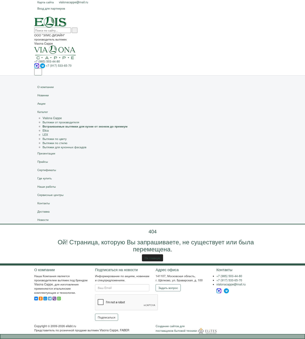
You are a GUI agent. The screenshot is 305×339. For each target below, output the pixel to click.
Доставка (43, 211)
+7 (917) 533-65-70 (59, 65)
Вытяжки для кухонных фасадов (64, 147)
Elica (46, 130)
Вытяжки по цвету (55, 139)
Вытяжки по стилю (55, 143)
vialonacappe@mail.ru (231, 284)
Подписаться (106, 317)
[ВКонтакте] (36, 298)
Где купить (44, 178)
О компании (45, 87)
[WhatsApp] (59, 298)
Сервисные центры (50, 195)
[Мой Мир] (45, 298)
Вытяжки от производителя (61, 122)
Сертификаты (46, 170)
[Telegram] (50, 298)
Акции (41, 103)
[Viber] (54, 298)
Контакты (43, 203)
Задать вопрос (168, 288)
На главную (152, 258)
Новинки (43, 95)
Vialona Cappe (52, 118)
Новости (43, 220)
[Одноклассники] (41, 298)
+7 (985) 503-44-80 (47, 61)
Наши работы (46, 186)
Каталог (42, 112)
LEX (45, 134)
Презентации (46, 153)
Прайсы (42, 161)
